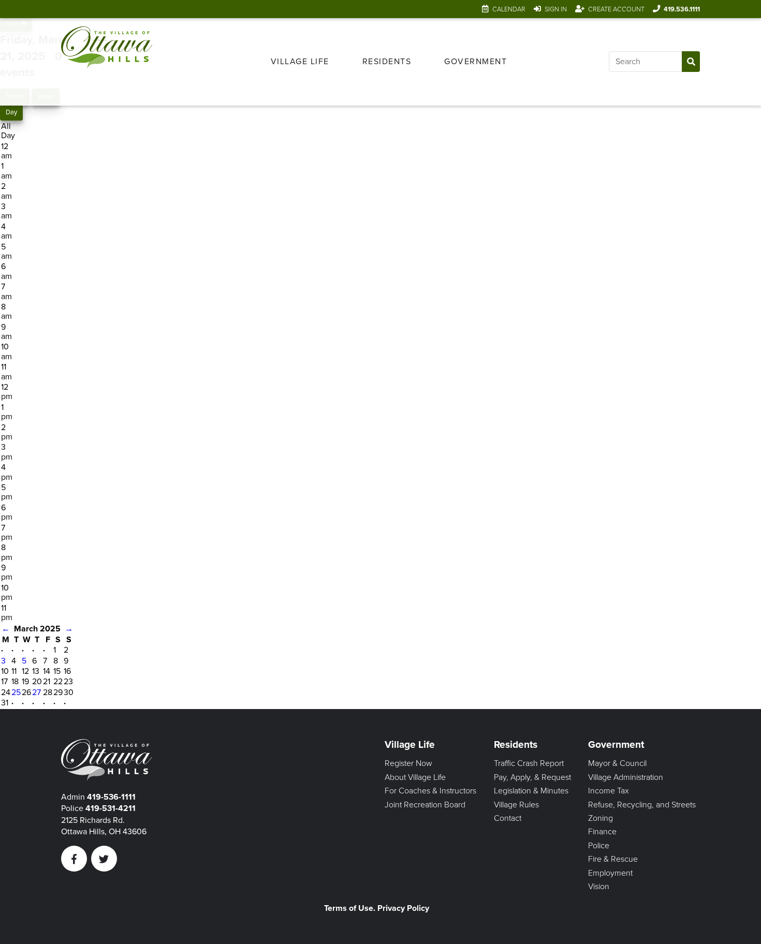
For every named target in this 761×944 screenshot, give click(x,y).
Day (11, 112)
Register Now (408, 763)
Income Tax (608, 791)
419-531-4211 (110, 808)
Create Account (616, 9)
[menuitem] (300, 62)
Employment (610, 873)
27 (36, 692)
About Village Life (415, 777)
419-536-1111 (111, 797)
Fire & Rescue (613, 859)
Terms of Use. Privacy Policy (376, 908)
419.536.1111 (682, 9)
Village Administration (625, 777)
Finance (602, 832)
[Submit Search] (691, 61)
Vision (598, 886)
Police (598, 845)
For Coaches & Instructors (430, 791)
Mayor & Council (617, 763)
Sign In (556, 9)
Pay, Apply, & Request (532, 777)
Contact (507, 818)
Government (475, 61)
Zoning (600, 818)
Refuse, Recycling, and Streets (642, 805)
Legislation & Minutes (531, 791)
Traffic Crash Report (529, 763)
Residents (387, 61)
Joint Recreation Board (425, 805)
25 (16, 692)
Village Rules (516, 805)
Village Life (300, 61)
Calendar (508, 9)
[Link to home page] (106, 61)
